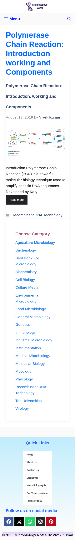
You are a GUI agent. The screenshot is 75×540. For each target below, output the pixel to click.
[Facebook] (8, 521)
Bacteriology (25, 250)
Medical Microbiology (32, 356)
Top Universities (28, 401)
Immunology (25, 332)
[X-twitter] (19, 521)
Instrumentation (28, 348)
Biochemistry (26, 272)
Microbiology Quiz (36, 485)
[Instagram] (40, 521)
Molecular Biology (30, 364)
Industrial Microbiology (33, 340)
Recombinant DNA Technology (37, 215)
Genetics (22, 325)
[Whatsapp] (30, 521)
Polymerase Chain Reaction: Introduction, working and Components (34, 96)
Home (30, 454)
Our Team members (37, 493)
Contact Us (33, 470)
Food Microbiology (30, 309)
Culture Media (26, 287)
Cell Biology (25, 280)
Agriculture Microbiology (35, 243)
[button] (69, 19)
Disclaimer (32, 477)
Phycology (24, 379)
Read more (17, 199)
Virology (22, 408)
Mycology (23, 371)
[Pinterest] (51, 521)
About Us (32, 462)
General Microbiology (33, 317)
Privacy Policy (34, 500)
